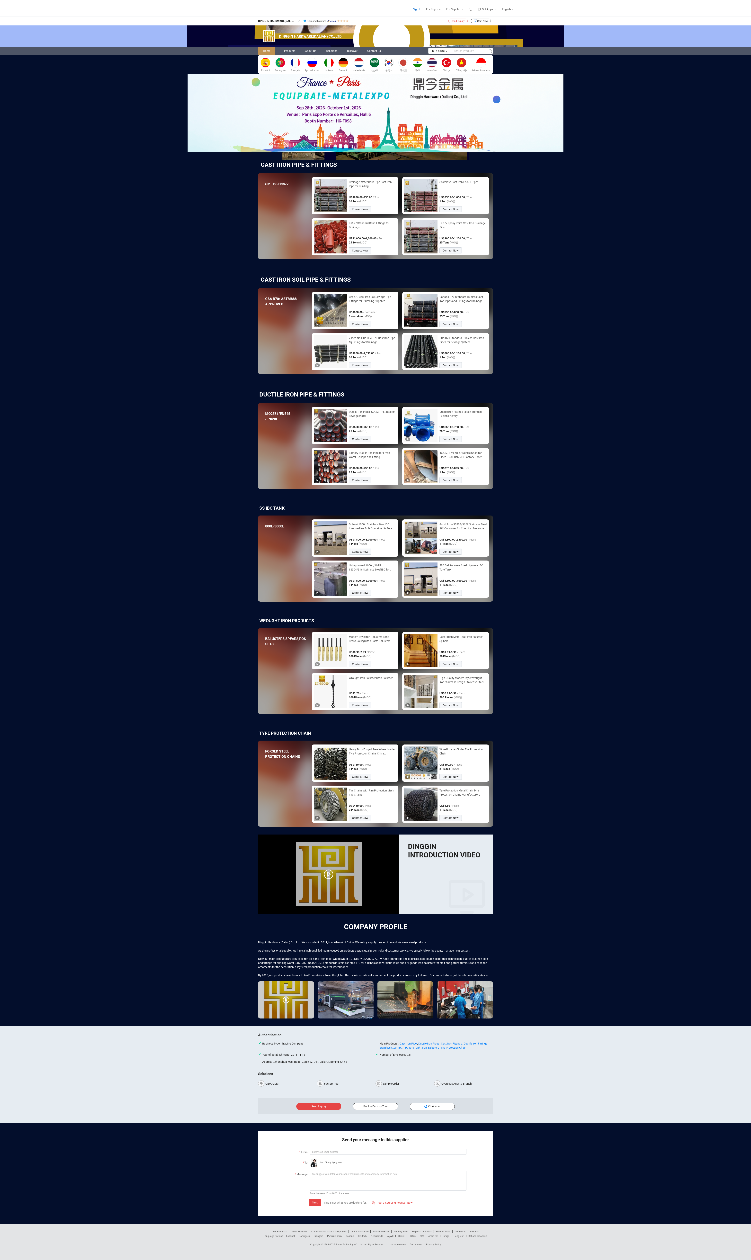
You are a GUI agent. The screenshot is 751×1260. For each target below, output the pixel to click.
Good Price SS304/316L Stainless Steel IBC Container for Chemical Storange (463, 526)
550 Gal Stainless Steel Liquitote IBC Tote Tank (461, 567)
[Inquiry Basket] (471, 9)
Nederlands (377, 1235)
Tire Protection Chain (453, 1047)
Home (266, 51)
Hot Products (280, 1231)
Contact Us (374, 51)
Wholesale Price (381, 1231)
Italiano (350, 1235)
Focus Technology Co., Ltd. (350, 1244)
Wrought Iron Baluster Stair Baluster (371, 678)
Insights (474, 1231)
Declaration (416, 1244)
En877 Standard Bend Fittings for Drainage (369, 225)
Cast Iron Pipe (408, 1043)
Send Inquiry (458, 21)
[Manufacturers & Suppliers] (260, 7)
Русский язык (334, 1235)
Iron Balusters (430, 1047)
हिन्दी (422, 1235)
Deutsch (362, 1235)
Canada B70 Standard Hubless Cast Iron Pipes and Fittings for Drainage (461, 299)
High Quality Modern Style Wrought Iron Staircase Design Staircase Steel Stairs (461, 680)
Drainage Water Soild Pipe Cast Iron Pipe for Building (370, 184)
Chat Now (482, 21)
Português (304, 1235)
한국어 (401, 1235)
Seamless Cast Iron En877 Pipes (458, 182)
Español (290, 1235)
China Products (299, 1231)
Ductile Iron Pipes (428, 1043)
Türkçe (445, 1235)
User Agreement (397, 1244)
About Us (310, 51)
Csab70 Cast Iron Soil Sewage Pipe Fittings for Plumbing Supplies (370, 299)
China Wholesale (359, 1231)
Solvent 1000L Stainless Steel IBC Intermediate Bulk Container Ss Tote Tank (370, 526)
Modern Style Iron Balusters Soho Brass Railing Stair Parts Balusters (369, 639)
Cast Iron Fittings (451, 1043)
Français (318, 1235)
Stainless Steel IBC (391, 1047)
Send (315, 1202)
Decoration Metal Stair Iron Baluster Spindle (461, 639)
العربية (390, 1235)
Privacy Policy (433, 1244)
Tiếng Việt (458, 1235)
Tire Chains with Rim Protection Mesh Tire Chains (371, 792)
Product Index (443, 1231)
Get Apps (487, 9)
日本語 (412, 1235)
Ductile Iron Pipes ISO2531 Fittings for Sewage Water (372, 414)
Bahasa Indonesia (477, 1235)
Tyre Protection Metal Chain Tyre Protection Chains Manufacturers (459, 792)
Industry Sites (400, 1231)
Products (289, 51)
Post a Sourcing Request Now (392, 1202)
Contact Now (360, 209)
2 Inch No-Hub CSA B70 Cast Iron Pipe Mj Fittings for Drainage (372, 340)
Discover (352, 51)
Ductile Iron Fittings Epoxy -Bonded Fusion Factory (460, 414)
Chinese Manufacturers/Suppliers (329, 1231)
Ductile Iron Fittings (475, 1043)
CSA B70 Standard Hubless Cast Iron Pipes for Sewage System (461, 340)
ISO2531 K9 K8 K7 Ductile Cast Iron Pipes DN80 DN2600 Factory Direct (460, 455)
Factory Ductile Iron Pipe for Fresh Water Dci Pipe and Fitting (369, 455)
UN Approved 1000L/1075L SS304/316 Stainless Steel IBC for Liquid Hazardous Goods (369, 567)
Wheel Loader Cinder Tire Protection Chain (461, 751)
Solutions (331, 51)
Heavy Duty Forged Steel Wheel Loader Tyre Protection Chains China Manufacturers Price (372, 751)
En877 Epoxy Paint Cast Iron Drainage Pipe (462, 225)
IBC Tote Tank (412, 1047)
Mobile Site (460, 1231)
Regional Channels (422, 1231)
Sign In (417, 9)
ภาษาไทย (433, 1235)
